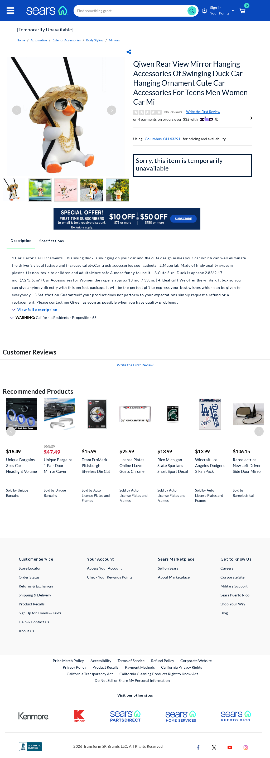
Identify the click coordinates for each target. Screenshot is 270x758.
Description (21, 240)
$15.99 (89, 451)
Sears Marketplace (176, 559)
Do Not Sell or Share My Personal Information (132, 680)
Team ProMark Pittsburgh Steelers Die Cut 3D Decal (96, 465)
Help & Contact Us (34, 622)
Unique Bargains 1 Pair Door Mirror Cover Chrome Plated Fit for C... (58, 465)
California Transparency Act (90, 674)
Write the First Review (203, 112)
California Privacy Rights (181, 667)
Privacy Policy (74, 667)
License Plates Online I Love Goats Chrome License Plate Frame (131, 465)
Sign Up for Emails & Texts (40, 613)
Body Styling (94, 40)
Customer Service (36, 559)
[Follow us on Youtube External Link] (230, 747)
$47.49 (52, 452)
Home (21, 40)
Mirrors (114, 40)
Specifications (51, 241)
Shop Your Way (232, 604)
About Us (26, 631)
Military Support (234, 586)
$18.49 (13, 451)
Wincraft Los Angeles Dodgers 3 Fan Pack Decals (210, 465)
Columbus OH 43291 (162, 139)
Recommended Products (38, 391)
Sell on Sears (168, 568)
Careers (226, 568)
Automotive (39, 40)
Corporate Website (196, 660)
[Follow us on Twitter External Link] (214, 747)
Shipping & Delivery (35, 595)
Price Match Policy (68, 660)
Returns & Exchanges (36, 586)
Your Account (100, 559)
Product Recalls (32, 604)
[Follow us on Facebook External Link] (198, 747)
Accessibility (100, 660)
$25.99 (126, 451)
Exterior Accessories (66, 40)
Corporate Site (232, 577)
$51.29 (49, 446)
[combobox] (136, 11)
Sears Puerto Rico (234, 595)
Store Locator (30, 568)
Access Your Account (104, 568)
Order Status (29, 577)
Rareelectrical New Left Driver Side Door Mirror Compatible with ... (247, 465)
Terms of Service (131, 660)
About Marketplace (174, 577)
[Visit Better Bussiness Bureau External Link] (30, 746)
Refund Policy (162, 660)
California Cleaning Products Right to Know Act (158, 674)
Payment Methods (140, 667)
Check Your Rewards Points (109, 577)
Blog (224, 613)
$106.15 (241, 451)
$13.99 (164, 451)
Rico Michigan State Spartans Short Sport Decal (172, 465)
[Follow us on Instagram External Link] (245, 747)
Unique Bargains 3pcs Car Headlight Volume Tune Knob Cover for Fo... (21, 465)
